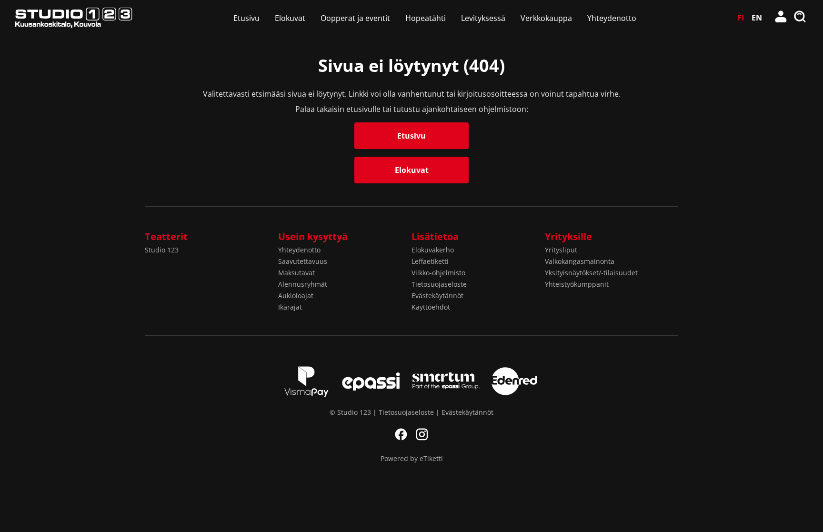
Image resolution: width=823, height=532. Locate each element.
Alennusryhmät (302, 284)
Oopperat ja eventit (355, 18)
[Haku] (800, 17)
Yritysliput (561, 249)
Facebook (401, 434)
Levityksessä (483, 18)
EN (757, 17)
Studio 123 (162, 249)
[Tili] (781, 17)
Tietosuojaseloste (439, 284)
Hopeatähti (425, 18)
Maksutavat (296, 272)
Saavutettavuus (302, 261)
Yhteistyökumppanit (577, 284)
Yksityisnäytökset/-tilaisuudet (591, 272)
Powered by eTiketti (412, 458)
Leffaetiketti (430, 261)
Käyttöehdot (431, 306)
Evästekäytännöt (437, 295)
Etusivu (246, 18)
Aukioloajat (295, 295)
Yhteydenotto (611, 18)
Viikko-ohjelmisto (438, 272)
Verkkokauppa (546, 18)
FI (740, 17)
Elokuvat (290, 18)
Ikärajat (290, 306)
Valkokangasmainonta (579, 261)
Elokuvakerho (433, 249)
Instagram (422, 434)
